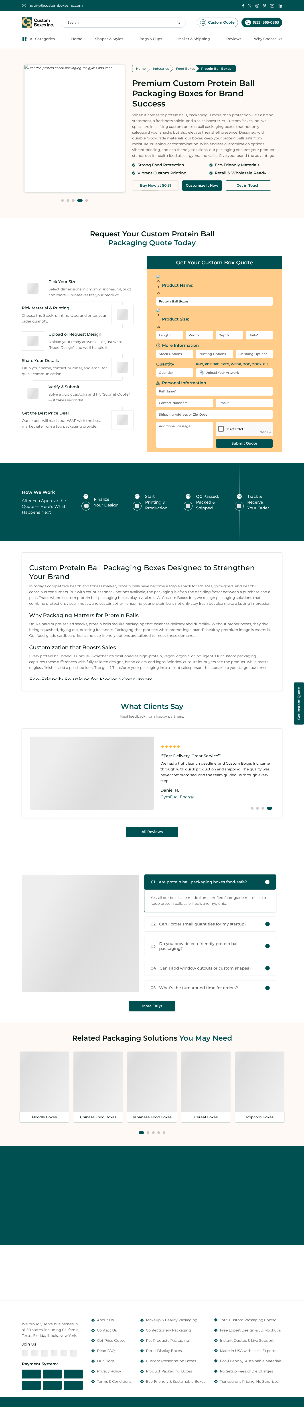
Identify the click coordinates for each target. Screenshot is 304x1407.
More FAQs (152, 1006)
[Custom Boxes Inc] (38, 22)
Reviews (233, 39)
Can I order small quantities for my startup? (198, 924)
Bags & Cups (151, 39)
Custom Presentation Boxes (171, 1361)
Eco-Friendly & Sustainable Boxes (175, 1381)
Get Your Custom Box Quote (214, 262)
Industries (161, 69)
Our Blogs (106, 1361)
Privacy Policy (109, 1371)
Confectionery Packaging (168, 1330)
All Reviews (152, 832)
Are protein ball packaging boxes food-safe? (199, 882)
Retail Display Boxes (164, 1351)
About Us (105, 1320)
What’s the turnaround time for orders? (194, 987)
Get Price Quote (111, 1340)
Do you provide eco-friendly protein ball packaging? (195, 946)
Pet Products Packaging (167, 1340)
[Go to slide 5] (86, 200)
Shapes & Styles (109, 39)
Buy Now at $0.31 (155, 185)
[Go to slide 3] (73, 200)
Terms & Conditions (114, 1381)
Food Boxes (185, 69)
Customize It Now (202, 185)
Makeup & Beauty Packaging (171, 1320)
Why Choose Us (268, 39)
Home (76, 39)
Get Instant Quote (299, 703)
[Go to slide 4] (80, 200)
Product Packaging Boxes (169, 1371)
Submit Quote (244, 443)
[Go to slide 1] (62, 200)
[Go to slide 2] (68, 200)
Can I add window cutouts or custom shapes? (201, 968)
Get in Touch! (248, 185)
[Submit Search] (178, 22)
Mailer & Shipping (194, 39)
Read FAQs (106, 1351)
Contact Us (107, 1330)
